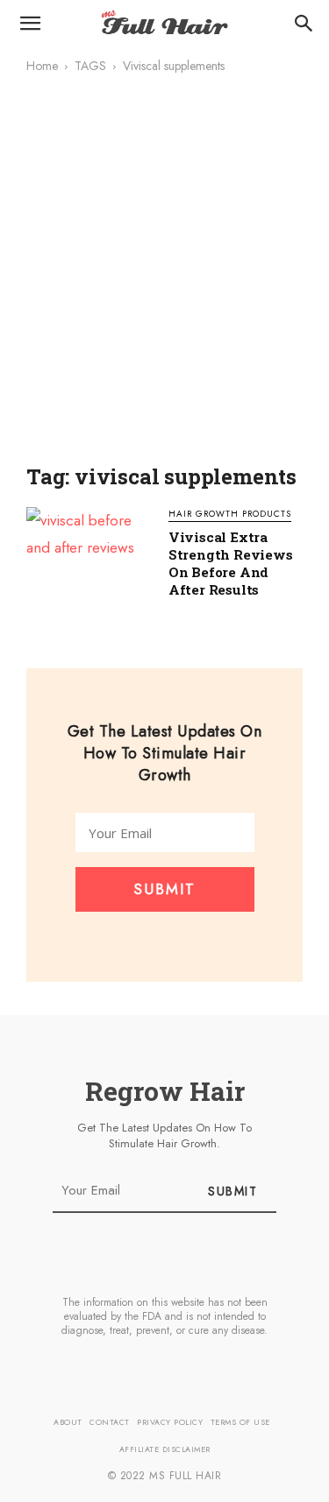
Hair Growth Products (229, 515)
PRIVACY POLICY (170, 1422)
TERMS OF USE (240, 1422)
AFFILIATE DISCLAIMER (165, 1449)
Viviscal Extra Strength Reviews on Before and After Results (230, 563)
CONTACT (109, 1422)
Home (42, 65)
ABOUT (68, 1422)
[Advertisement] (164, 280)
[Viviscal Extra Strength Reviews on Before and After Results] (88, 553)
